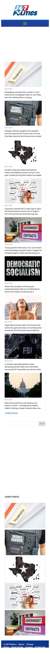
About (21, 644)
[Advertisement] (25, 46)
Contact (29, 647)
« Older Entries (11, 413)
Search (42, 424)
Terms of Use (17, 647)
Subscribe (33, 650)
